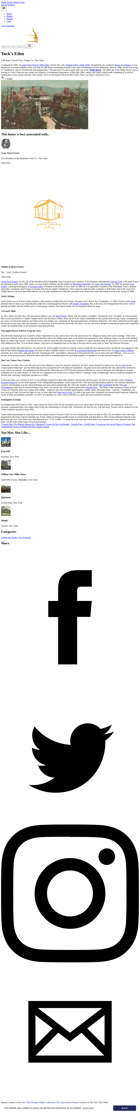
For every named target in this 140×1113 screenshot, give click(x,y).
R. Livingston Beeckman (86, 350)
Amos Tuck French (9, 281)
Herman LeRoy (36, 286)
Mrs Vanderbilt (105, 385)
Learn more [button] (88, 1108)
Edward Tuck (116, 281)
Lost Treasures (24, 537)
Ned (124, 365)
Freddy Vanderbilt (81, 304)
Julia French (61, 316)
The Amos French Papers (67, 1102)
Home (3, 2)
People (10, 2)
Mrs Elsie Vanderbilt (82, 284)
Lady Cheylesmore (103, 284)
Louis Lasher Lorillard (124, 350)
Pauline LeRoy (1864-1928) (78, 65)
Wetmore (127, 65)
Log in (4, 5)
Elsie (133, 301)
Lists (22, 2)
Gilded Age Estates (9, 537)
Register (10, 5)
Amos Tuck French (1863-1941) (36, 65)
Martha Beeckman (26, 350)
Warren (117, 65)
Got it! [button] (125, 1108)
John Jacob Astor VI (66, 392)
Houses (16, 2)
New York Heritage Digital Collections (38, 1102)
